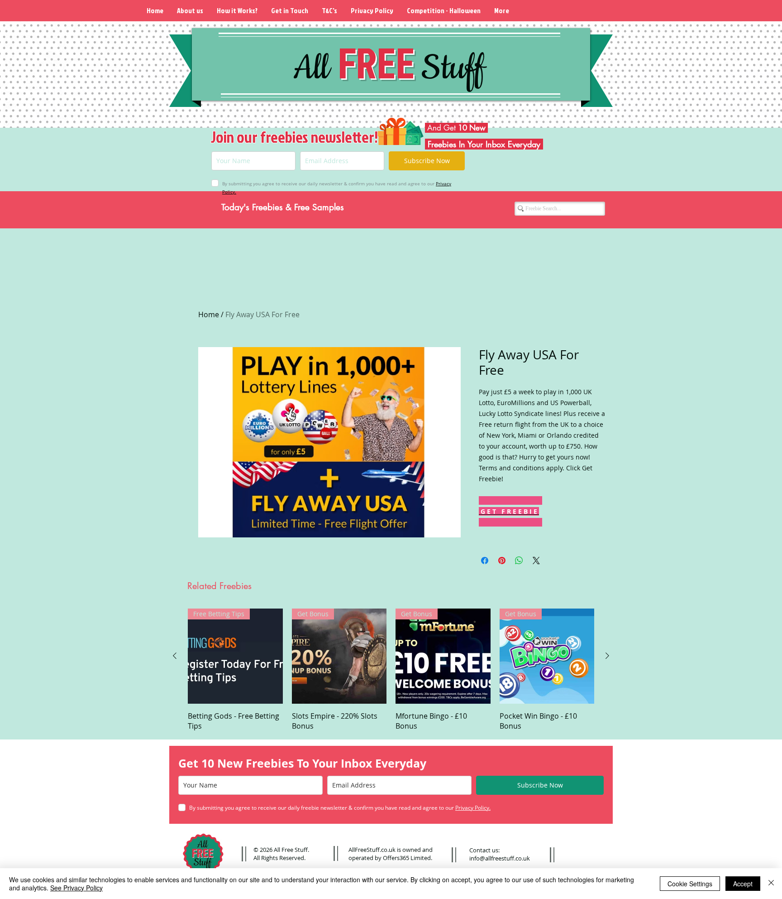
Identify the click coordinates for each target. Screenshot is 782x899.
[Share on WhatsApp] (519, 560)
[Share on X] (536, 560)
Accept (743, 883)
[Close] (771, 883)
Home (208, 314)
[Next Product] (607, 655)
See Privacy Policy (76, 887)
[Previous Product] (174, 655)
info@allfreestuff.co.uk (499, 858)
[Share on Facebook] (484, 560)
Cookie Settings (690, 883)
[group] (391, 669)
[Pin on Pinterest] (501, 560)
